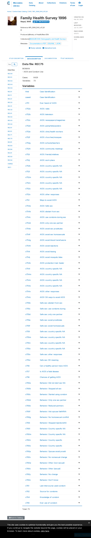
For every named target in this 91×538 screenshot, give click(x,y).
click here (45, 531)
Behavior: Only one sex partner (53, 400)
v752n (28, 183)
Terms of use (72, 4)
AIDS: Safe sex (46, 206)
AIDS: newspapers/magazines (52, 120)
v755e (27, 320)
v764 (27, 497)
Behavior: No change (49, 474)
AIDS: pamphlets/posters (50, 126)
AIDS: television (46, 114)
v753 (27, 200)
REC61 (10, 131)
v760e (28, 406)
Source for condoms (48, 491)
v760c (28, 394)
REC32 (10, 109)
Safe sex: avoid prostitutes (51, 320)
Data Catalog (32, 4)
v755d (27, 314)
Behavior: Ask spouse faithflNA (53, 411)
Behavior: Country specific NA (52, 429)
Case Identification (47, 91)
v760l (27, 429)
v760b (28, 388)
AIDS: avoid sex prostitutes (51, 229)
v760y (28, 474)
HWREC (10, 164)
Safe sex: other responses (51, 354)
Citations (63, 3)
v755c (27, 309)
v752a (27, 109)
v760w (28, 463)
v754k (28, 263)
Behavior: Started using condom (53, 394)
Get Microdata (42, 22)
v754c (28, 217)
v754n (28, 280)
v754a (28, 206)
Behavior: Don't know (49, 480)
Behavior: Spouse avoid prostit (53, 451)
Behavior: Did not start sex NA (52, 383)
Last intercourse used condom (52, 486)
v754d (28, 223)
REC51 (10, 127)
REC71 (10, 135)
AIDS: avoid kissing (48, 251)
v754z (28, 297)
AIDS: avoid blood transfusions (53, 240)
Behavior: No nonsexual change (53, 457)
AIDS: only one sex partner (51, 223)
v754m (28, 274)
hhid (27, 91)
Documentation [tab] (51, 58)
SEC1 (9, 167)
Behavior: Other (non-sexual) (52, 463)
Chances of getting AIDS (50, 377)
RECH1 (10, 77)
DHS (29, 11)
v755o (28, 348)
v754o (28, 286)
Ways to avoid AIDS (48, 200)
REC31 (10, 106)
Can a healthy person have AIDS (54, 366)
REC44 (10, 124)
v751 (27, 103)
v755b (28, 303)
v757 (27, 371)
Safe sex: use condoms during (52, 309)
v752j (27, 160)
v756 (27, 366)
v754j (27, 257)
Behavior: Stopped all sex (50, 388)
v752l (27, 171)
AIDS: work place (47, 160)
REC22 (10, 102)
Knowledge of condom (49, 497)
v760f (27, 411)
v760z (28, 480)
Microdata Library (17, 4)
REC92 (10, 156)
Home (9, 11)
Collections (51, 3)
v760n (28, 440)
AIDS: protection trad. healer (52, 263)
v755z (27, 360)
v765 (27, 503)
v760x (28, 469)
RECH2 (10, 81)
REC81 (10, 142)
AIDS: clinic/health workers (51, 131)
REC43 (10, 120)
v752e (27, 131)
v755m (28, 337)
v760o (28, 446)
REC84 (10, 149)
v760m (28, 434)
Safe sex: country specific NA (52, 331)
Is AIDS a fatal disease (49, 371)
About (41, 3)
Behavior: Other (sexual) (50, 469)
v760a (28, 383)
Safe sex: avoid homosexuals (52, 326)
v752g (27, 143)
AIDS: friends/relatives (49, 154)
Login (81, 5)
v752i (27, 154)
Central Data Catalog (20, 11)
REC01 (10, 91)
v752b (28, 114)
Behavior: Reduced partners (51, 406)
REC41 (10, 113)
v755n (28, 343)
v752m (28, 177)
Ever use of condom (48, 503)
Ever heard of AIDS (48, 103)
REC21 (10, 99)
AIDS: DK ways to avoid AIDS (52, 297)
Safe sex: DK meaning (49, 360)
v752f (27, 137)
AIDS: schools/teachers (50, 143)
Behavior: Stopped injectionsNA (53, 423)
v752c (27, 120)
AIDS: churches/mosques (50, 137)
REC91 (10, 153)
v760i (27, 423)
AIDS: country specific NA (51, 166)
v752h (28, 149)
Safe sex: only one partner (51, 314)
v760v (28, 457)
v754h (28, 246)
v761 (27, 486)
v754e (28, 229)
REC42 (10, 117)
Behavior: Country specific (51, 440)
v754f (27, 234)
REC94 (10, 160)
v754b (28, 211)
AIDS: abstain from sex (49, 211)
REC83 (10, 146)
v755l (27, 331)
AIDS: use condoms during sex (53, 217)
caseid (28, 97)
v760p (28, 451)
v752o (28, 189)
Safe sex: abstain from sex (51, 303)
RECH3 (10, 84)
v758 (27, 377)
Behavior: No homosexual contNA (54, 417)
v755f (27, 326)
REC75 (10, 138)
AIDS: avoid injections (49, 246)
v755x (27, 354)
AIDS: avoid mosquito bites (51, 257)
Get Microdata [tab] (67, 58)
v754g (28, 240)
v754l (27, 269)
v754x (28, 291)
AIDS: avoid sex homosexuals (52, 234)
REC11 (10, 95)
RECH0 (10, 73)
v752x (27, 194)
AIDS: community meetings (51, 149)
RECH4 (10, 88)
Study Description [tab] (16, 58)
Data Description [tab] (34, 59)
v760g (28, 417)
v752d (27, 126)
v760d (28, 400)
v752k (27, 166)
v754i (27, 251)
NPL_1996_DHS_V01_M (40, 11)
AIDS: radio (44, 109)
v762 (27, 491)
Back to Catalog (17, 518)
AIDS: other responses (49, 194)
